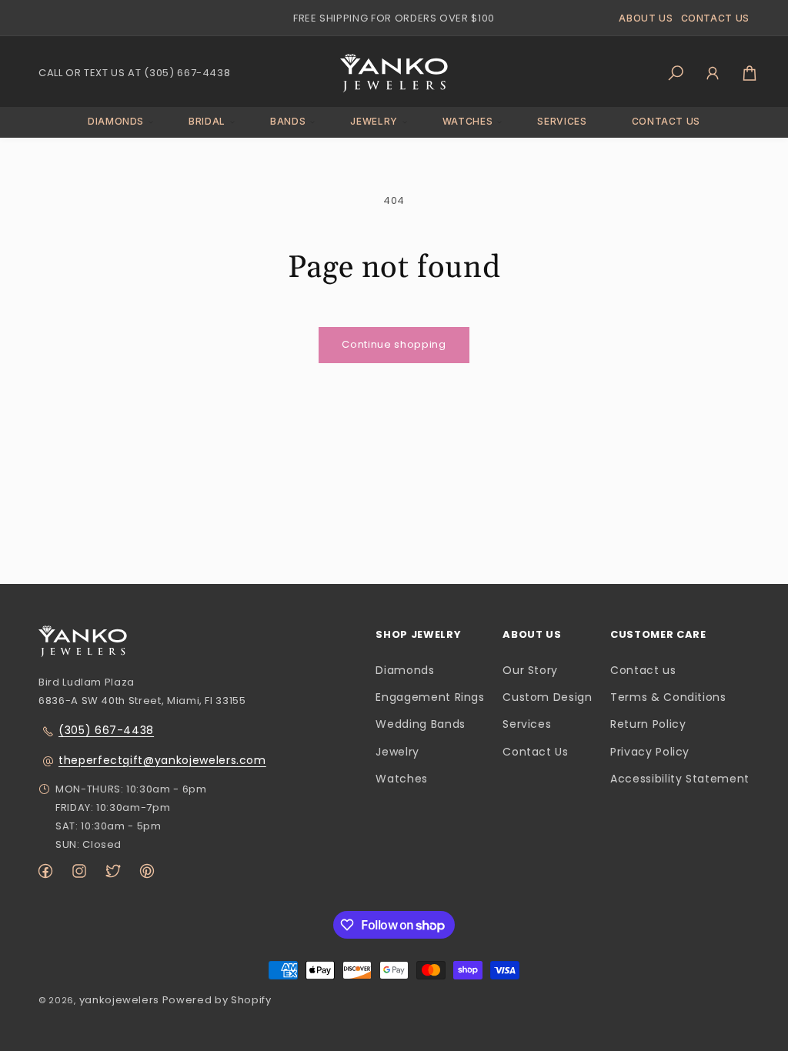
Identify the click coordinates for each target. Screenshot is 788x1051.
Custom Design (547, 697)
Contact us (643, 670)
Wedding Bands (420, 724)
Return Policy (648, 724)
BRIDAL (207, 121)
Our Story (530, 670)
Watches (402, 778)
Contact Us (536, 751)
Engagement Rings (430, 697)
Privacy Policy (650, 751)
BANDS (288, 121)
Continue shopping (394, 344)
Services (527, 724)
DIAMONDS (116, 121)
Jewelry (397, 751)
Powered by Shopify (217, 1000)
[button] (115, 122)
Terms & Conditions (668, 697)
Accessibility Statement (680, 778)
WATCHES (467, 121)
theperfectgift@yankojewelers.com (162, 760)
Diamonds (405, 670)
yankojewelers (119, 1000)
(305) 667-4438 (106, 730)
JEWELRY (374, 121)
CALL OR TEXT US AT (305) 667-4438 (134, 72)
